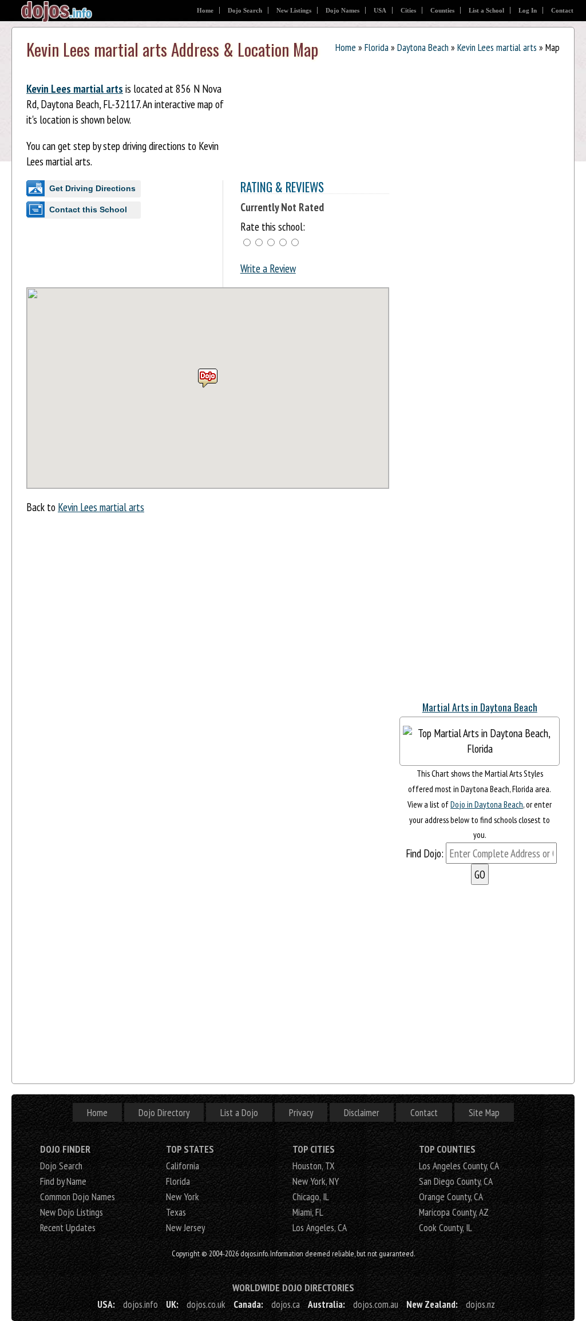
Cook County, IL (445, 1227)
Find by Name (63, 1181)
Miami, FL (307, 1212)
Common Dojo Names (77, 1196)
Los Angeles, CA (319, 1227)
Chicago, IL (310, 1196)
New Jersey (185, 1227)
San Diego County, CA (456, 1181)
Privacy (301, 1112)
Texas (176, 1212)
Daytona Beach (423, 47)
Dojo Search (245, 10)
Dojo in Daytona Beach (486, 804)
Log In (527, 10)
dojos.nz (480, 1304)
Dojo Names (342, 10)
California (182, 1165)
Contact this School (88, 209)
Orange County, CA (451, 1196)
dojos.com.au (375, 1304)
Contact (562, 10)
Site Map (484, 1112)
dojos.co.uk (206, 1304)
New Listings (293, 10)
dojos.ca (285, 1304)
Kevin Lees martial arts (497, 47)
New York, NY (315, 1181)
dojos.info (140, 1304)
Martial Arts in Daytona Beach (479, 706)
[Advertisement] (485, 617)
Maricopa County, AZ (454, 1212)
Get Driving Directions (92, 188)
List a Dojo (239, 1112)
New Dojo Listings (71, 1212)
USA (380, 10)
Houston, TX (313, 1165)
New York (182, 1196)
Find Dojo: (425, 853)
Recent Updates (68, 1227)
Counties (442, 10)
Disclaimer (361, 1112)
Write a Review (268, 268)
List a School (486, 10)
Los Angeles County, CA (459, 1165)
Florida (377, 47)
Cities (408, 10)
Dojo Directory (163, 1112)
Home (205, 10)
